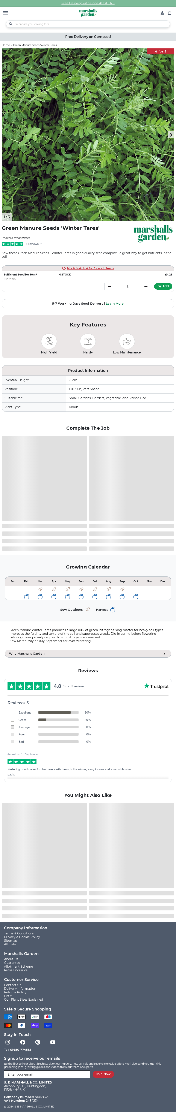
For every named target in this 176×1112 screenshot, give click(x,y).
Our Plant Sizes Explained (23, 999)
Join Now (103, 1074)
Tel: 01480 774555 (17, 1050)
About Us (11, 959)
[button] (6, 13)
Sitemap (10, 941)
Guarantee (12, 963)
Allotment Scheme (18, 966)
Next (171, 134)
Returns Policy (15, 992)
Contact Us (12, 985)
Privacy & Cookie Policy (22, 937)
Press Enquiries (15, 970)
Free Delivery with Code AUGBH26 (87, 3)
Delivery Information (20, 989)
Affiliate (10, 944)
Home (6, 45)
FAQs (8, 996)
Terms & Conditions (19, 933)
